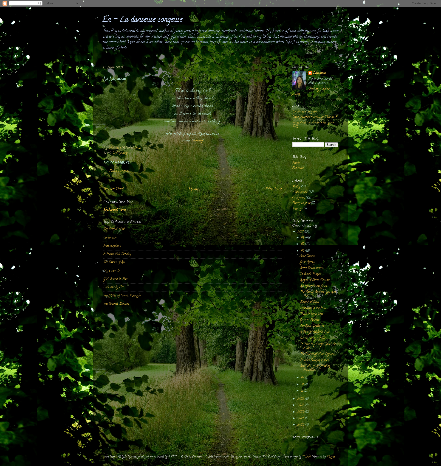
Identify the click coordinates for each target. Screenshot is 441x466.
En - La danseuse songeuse (142, 20)
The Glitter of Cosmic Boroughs (122, 295)
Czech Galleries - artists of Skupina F (314, 117)
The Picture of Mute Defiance (317, 354)
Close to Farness (309, 320)
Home (193, 189)
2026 (301, 425)
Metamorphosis (112, 246)
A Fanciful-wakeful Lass (314, 332)
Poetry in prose (301, 203)
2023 (301, 405)
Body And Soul (309, 302)
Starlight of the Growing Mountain (315, 368)
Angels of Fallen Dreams (314, 280)
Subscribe (297, 168)
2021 (300, 232)
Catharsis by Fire (113, 287)
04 (303, 238)
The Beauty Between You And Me (318, 294)
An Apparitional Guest (313, 286)
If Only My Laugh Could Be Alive (318, 346)
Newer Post (113, 189)
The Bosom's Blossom (116, 304)
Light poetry (119, 152)
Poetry (296, 186)
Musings (297, 208)
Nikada (306, 456)
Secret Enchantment (311, 268)
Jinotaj (198, 140)
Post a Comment (119, 171)
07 (303, 378)
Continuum (109, 237)
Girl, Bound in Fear (115, 279)
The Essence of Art (114, 262)
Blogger (331, 456)
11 (302, 391)
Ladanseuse (319, 73)
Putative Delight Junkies (314, 360)
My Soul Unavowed (312, 326)
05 (303, 244)
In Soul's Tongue (310, 274)
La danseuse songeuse (304, 111)
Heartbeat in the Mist (313, 308)
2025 (301, 418)
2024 (301, 412)
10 (302, 384)
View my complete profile (310, 91)
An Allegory (307, 256)
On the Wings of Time (313, 338)
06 (303, 251)
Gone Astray (307, 262)
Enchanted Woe (114, 210)
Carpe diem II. (112, 270)
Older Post (272, 189)
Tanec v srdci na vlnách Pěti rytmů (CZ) (313, 124)
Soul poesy (298, 197)
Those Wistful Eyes (311, 314)
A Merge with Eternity (117, 254)
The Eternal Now (113, 229)
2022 (301, 399)
